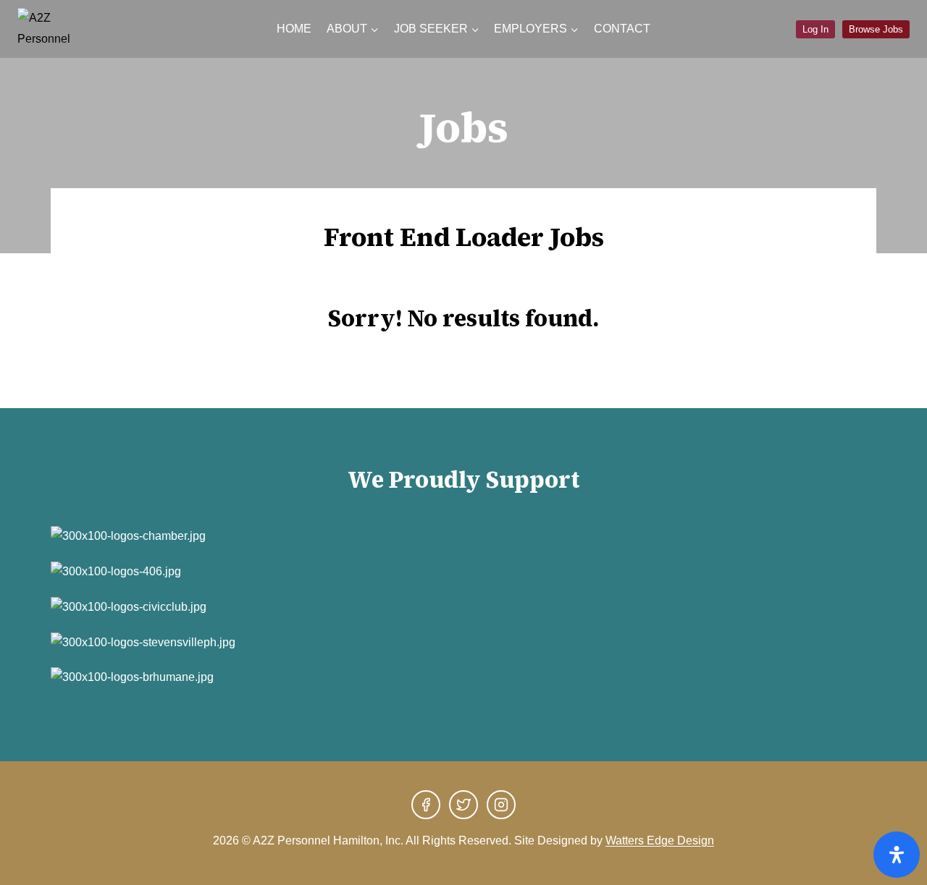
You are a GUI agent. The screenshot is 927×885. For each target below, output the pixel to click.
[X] (463, 804)
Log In (815, 29)
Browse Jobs (876, 29)
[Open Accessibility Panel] (896, 854)
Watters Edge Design (659, 840)
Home (294, 28)
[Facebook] (425, 804)
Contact (622, 28)
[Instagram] (501, 804)
